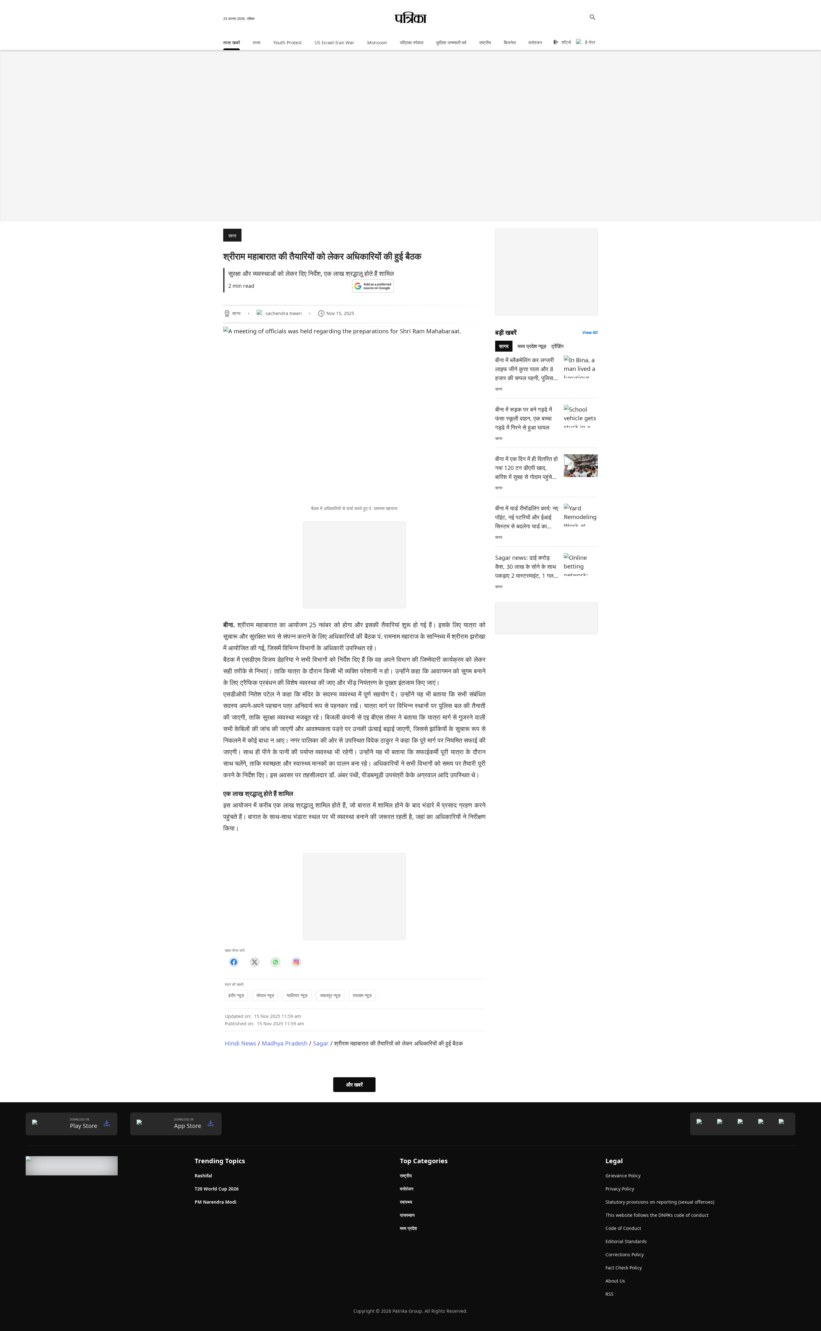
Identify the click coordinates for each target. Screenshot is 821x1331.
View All (590, 332)
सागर (232, 236)
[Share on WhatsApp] (275, 962)
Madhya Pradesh (285, 1043)
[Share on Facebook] (233, 962)
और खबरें (354, 1084)
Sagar (321, 1043)
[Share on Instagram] (296, 962)
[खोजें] (593, 17)
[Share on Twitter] (254, 962)
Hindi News (240, 1043)
